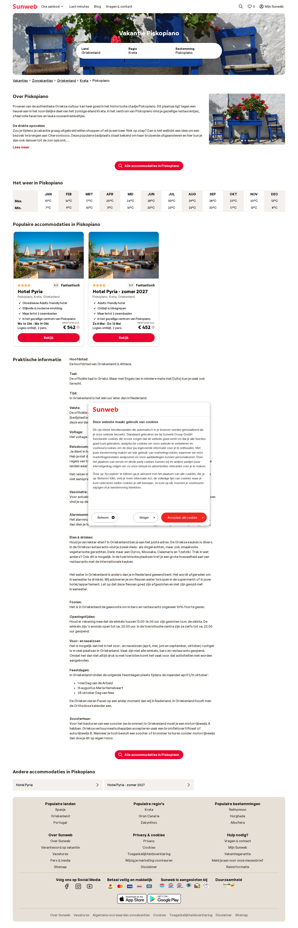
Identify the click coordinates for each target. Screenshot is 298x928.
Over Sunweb (60, 841)
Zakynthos (149, 823)
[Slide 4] (252, 140)
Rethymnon (237, 810)
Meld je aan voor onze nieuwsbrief (237, 860)
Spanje (60, 810)
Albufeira (237, 823)
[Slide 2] (245, 140)
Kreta (149, 810)
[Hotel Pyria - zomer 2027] (124, 289)
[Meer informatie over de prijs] (78, 327)
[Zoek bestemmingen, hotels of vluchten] (241, 6)
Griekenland (60, 816)
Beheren (103, 517)
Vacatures (60, 854)
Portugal (60, 823)
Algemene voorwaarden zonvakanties (121, 915)
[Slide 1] (242, 140)
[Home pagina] (25, 6)
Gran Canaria (149, 816)
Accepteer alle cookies (182, 517)
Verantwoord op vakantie (60, 847)
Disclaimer (149, 867)
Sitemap (60, 867)
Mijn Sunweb (237, 847)
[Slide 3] (248, 140)
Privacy (148, 841)
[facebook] (67, 888)
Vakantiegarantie (237, 854)
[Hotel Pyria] (49, 289)
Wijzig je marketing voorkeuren (149, 860)
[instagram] (78, 888)
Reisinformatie (237, 867)
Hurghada (237, 816)
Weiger (144, 517)
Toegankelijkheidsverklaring (148, 854)
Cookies (149, 847)
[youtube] (89, 888)
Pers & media (60, 860)
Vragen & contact (237, 841)
